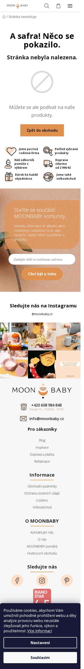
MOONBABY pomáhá (42, 546)
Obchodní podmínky (42, 486)
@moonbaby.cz (42, 314)
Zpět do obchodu (42, 130)
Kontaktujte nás (42, 532)
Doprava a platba (42, 454)
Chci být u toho (42, 273)
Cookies (42, 500)
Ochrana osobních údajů (42, 493)
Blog (42, 440)
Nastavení (40, 642)
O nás (42, 539)
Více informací (39, 630)
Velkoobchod (42, 507)
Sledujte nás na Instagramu (43, 305)
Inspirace (42, 447)
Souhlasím (40, 657)
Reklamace (42, 461)
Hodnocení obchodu (42, 553)
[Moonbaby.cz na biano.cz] (42, 599)
